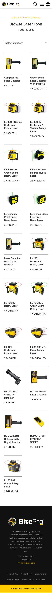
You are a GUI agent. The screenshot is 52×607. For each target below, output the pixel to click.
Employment (40, 573)
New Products (13, 579)
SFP (39, 588)
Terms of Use (12, 573)
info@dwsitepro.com (26, 562)
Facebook (40, 579)
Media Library (28, 579)
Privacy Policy (26, 573)
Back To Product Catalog (26, 17)
